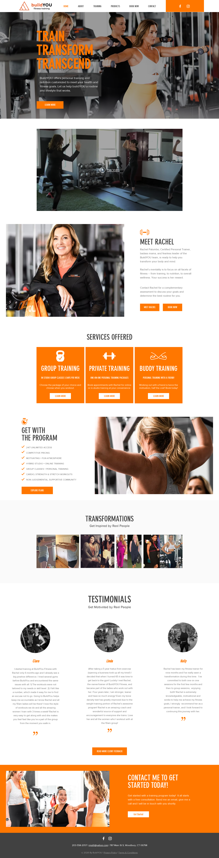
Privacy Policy (110, 852)
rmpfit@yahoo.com (98, 845)
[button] (100, 6)
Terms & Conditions (128, 852)
